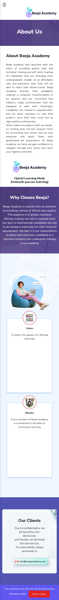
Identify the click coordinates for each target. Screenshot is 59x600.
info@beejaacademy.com (32, 561)
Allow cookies (39, 594)
